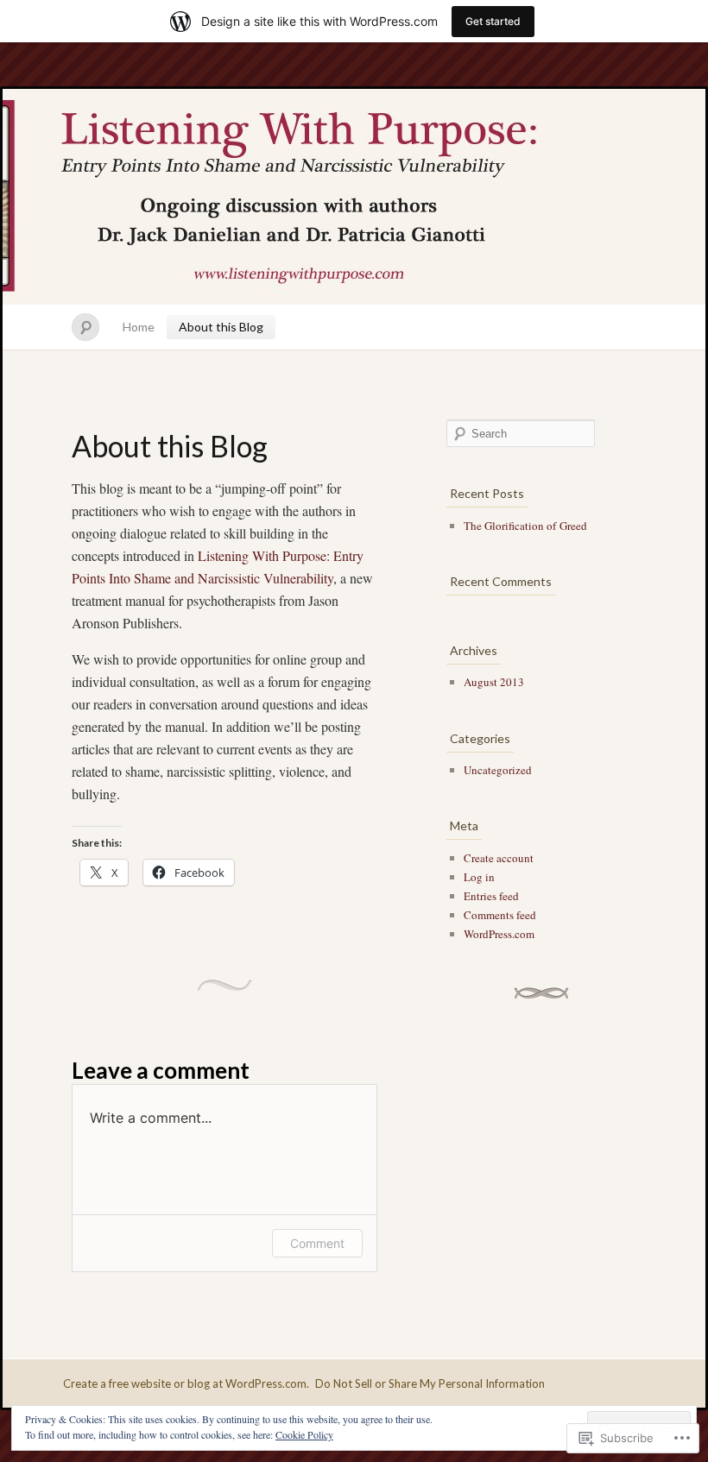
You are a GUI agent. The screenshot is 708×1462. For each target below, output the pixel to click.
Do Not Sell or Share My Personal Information (430, 1383)
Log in (479, 877)
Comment (317, 1243)
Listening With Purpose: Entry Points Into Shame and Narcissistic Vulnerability (354, 197)
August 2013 (494, 682)
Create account (499, 858)
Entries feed (491, 896)
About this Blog (221, 326)
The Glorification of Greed (525, 525)
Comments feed (500, 915)
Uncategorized (498, 770)
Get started (493, 21)
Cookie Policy (304, 1434)
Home (139, 326)
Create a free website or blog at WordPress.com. (186, 1383)
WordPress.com (499, 934)
